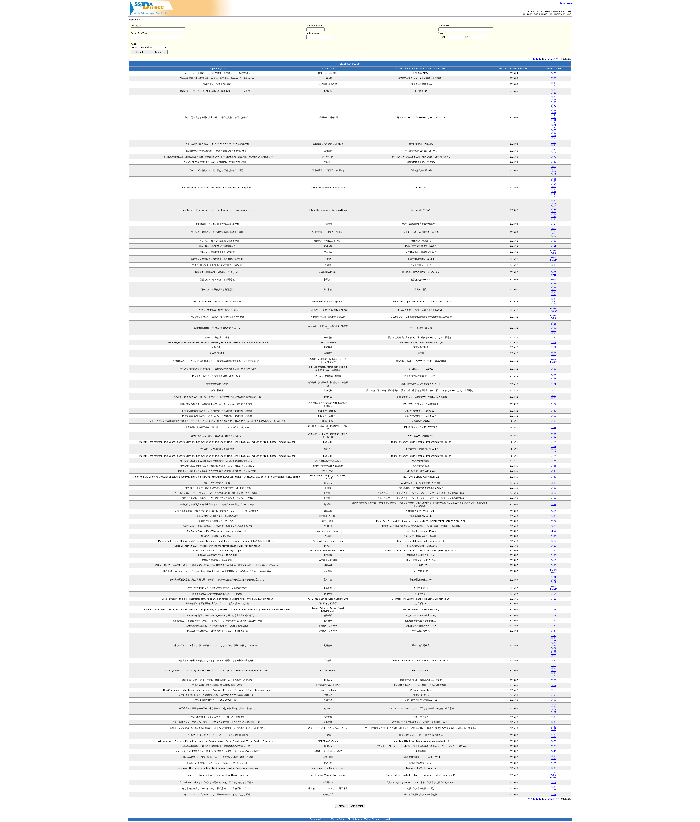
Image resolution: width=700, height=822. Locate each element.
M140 (554, 531)
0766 (553, 117)
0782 (553, 304)
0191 (553, 446)
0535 (553, 299)
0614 (553, 105)
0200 (553, 83)
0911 (553, 275)
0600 (553, 289)
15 (549, 59)
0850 (553, 73)
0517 (553, 342)
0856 (553, 789)
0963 (553, 138)
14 (546, 59)
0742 (553, 115)
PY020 (553, 572)
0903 (553, 707)
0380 (553, 555)
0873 (553, 526)
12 (540, 59)
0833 (553, 645)
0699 (553, 516)
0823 (553, 92)
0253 (553, 690)
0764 (553, 347)
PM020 (553, 570)
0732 (553, 437)
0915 (553, 656)
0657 (553, 152)
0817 (553, 451)
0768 (553, 609)
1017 (553, 174)
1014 (553, 166)
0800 (553, 292)
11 (537, 59)
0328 (553, 97)
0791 (553, 120)
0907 (553, 712)
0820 (553, 122)
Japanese (565, 3)
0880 (553, 133)
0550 (553, 287)
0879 (553, 782)
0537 (553, 504)
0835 (553, 651)
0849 (553, 127)
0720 (553, 78)
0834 (553, 648)
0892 (553, 378)
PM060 (553, 250)
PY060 (553, 253)
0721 (553, 246)
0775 (553, 142)
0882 (553, 272)
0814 (553, 603)
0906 (553, 709)
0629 (553, 301)
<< (529, 59)
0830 (553, 638)
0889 (553, 135)
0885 (553, 729)
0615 (553, 107)
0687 (553, 112)
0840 (553, 751)
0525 (553, 763)
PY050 (553, 359)
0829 (553, 635)
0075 (553, 157)
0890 (553, 145)
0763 (553, 498)
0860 (553, 727)
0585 (553, 99)
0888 (553, 483)
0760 (553, 680)
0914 (553, 653)
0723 (553, 434)
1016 (553, 171)
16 (552, 59)
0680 (553, 241)
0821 (553, 125)
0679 (553, 90)
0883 (553, 375)
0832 (553, 643)
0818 (553, 269)
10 (534, 59)
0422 (553, 599)
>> (557, 59)
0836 (553, 369)
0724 (553, 442)
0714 (553, 224)
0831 (553, 640)
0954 (553, 471)
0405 (553, 695)
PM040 (553, 260)
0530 (553, 149)
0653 (553, 110)
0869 (553, 162)
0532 (553, 768)
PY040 (553, 257)
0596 (553, 102)
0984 (553, 404)
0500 (553, 284)
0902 (553, 704)
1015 (553, 169)
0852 (553, 130)
